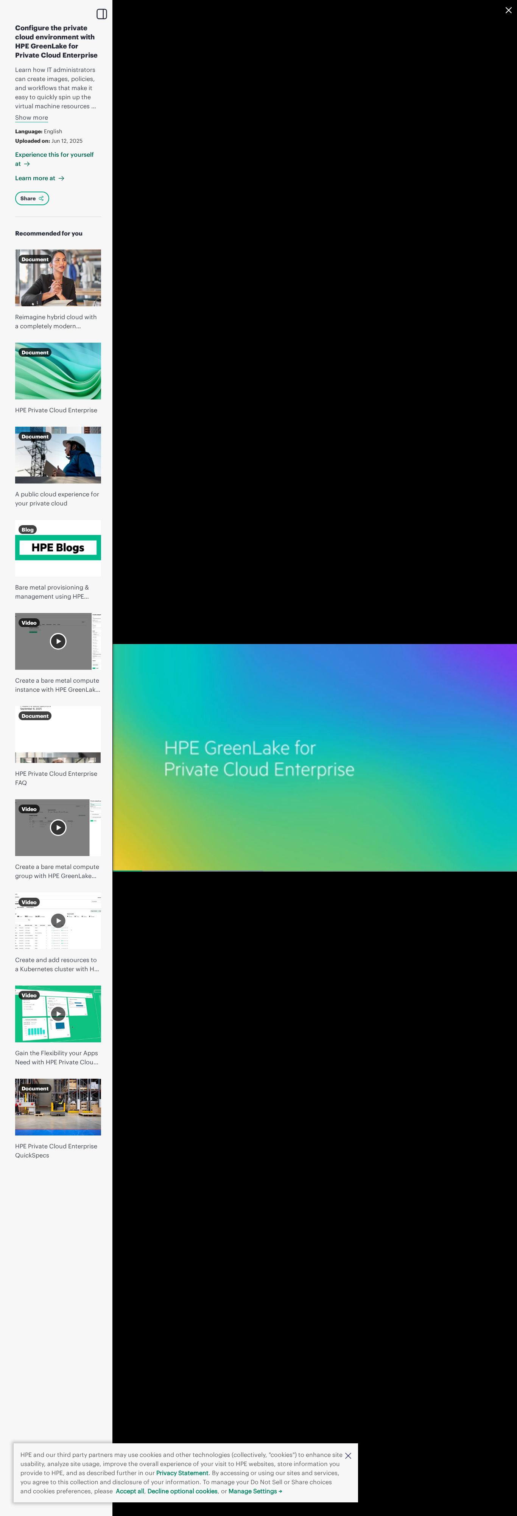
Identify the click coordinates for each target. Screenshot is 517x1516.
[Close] (508, 10)
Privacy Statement (182, 1473)
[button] (348, 1455)
